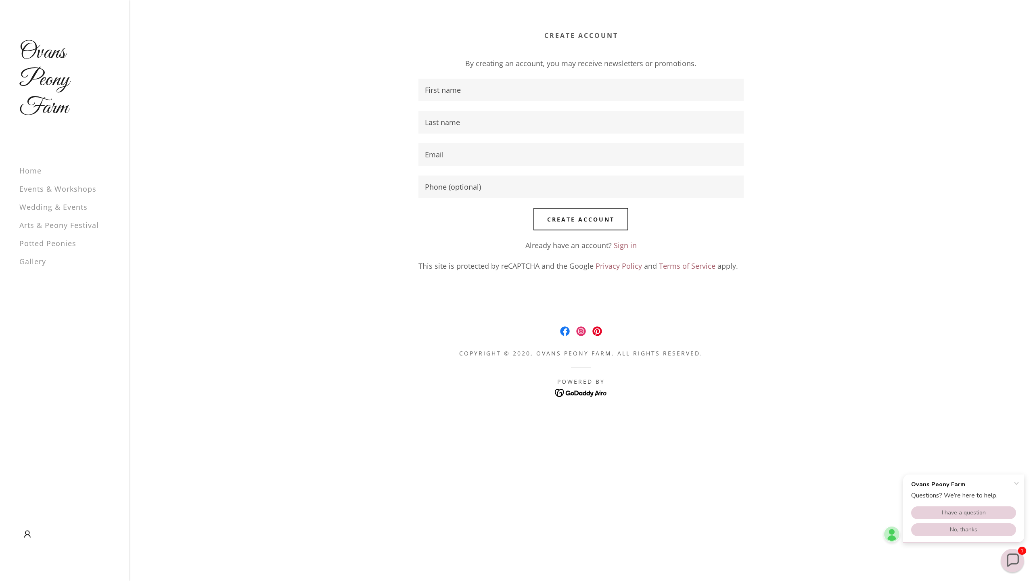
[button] (27, 534)
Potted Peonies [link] (47, 243)
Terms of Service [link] (687, 266)
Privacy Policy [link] (619, 266)
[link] (64, 110)
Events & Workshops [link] (57, 189)
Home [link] (30, 171)
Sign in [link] (625, 245)
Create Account (581, 219)
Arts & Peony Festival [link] (59, 225)
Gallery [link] (32, 261)
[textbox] (580, 90)
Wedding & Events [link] (53, 207)
